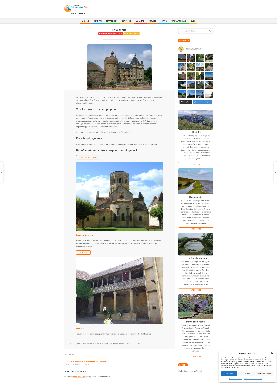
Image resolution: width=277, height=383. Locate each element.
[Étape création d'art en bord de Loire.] (191, 67)
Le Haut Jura (195, 132)
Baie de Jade (195, 197)
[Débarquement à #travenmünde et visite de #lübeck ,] (191, 94)
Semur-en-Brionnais (88, 157)
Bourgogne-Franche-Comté (110, 33)
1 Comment (136, 343)
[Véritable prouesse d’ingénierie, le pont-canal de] (200, 67)
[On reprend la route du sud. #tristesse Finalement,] (200, 94)
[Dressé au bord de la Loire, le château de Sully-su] (191, 85)
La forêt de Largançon (196, 258)
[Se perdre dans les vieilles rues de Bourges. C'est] (191, 58)
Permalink (86, 364)
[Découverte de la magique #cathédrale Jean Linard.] (191, 76)
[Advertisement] (173, 9)
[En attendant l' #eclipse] (182, 58)
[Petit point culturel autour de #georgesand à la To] (182, 76)
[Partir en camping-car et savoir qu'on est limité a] (209, 67)
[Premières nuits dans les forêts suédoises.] (209, 94)
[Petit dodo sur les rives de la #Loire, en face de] (182, 85)
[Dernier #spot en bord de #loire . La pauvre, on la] (209, 58)
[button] (273, 353)
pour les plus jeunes (116, 343)
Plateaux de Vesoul (195, 321)
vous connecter (79, 376)
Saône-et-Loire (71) (132, 33)
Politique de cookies (235, 379)
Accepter (229, 374)
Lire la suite (196, 164)
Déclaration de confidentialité (253, 379)
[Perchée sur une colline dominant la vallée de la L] (209, 76)
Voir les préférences (265, 374)
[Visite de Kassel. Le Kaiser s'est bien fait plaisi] (182, 94)
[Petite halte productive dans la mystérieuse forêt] (200, 58)
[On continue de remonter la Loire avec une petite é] (182, 67)
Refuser (246, 374)
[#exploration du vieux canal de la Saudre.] (200, 76)
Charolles (83, 252)
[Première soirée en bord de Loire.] (209, 85)
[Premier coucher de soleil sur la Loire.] (200, 85)
